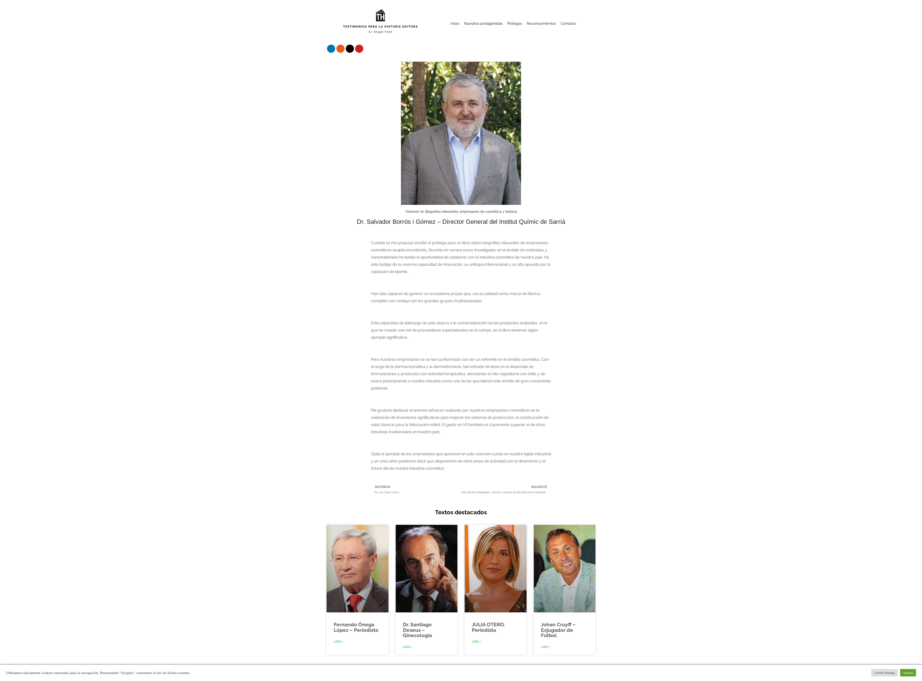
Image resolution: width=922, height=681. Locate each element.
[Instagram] (340, 49)
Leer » (338, 641)
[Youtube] (359, 49)
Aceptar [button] (908, 673)
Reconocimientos (541, 23)
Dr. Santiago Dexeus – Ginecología (417, 630)
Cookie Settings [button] (884, 673)
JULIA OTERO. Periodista (488, 627)
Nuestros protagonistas (483, 23)
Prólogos (514, 23)
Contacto (568, 23)
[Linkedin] (331, 49)
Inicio (455, 23)
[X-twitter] (350, 49)
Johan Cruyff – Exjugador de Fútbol (558, 630)
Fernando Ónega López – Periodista (356, 627)
